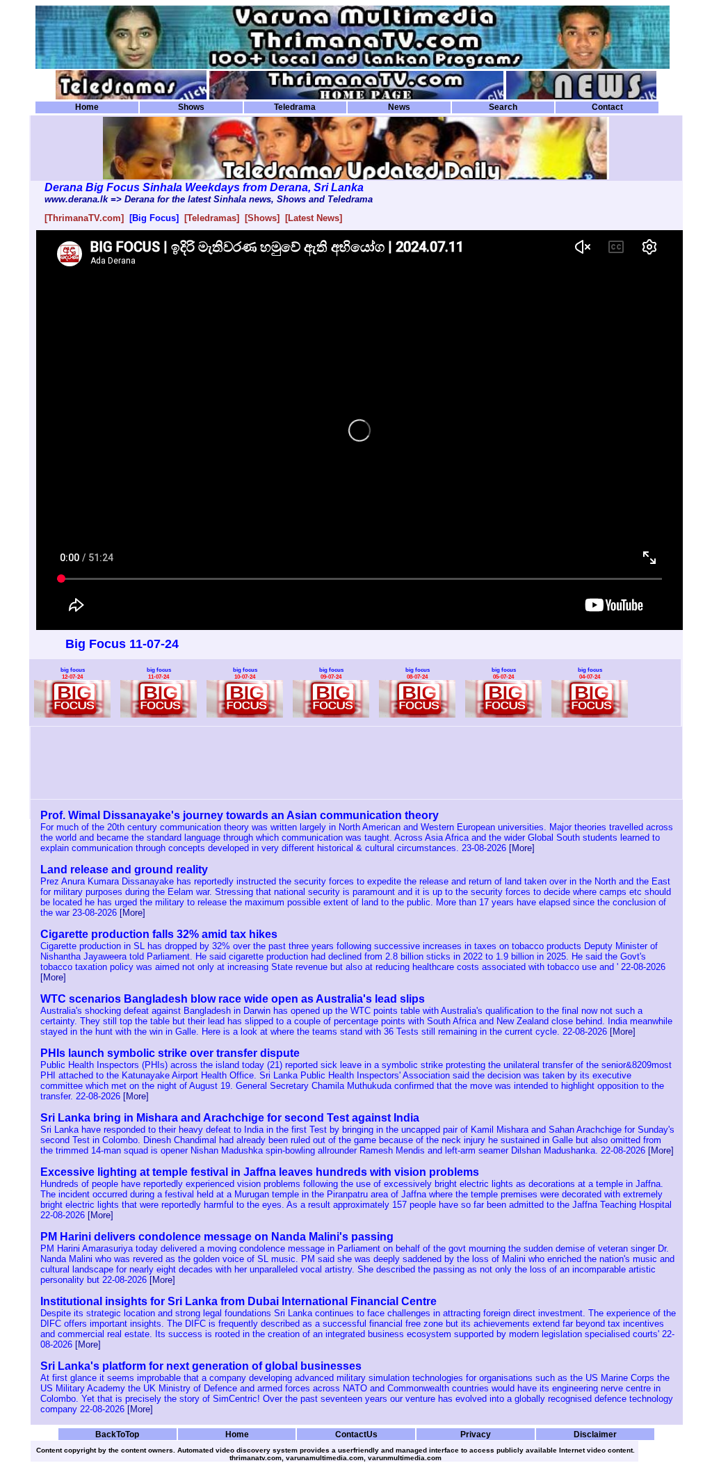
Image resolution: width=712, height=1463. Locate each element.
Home (87, 107)
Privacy (475, 1434)
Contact (607, 107)
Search (503, 107)
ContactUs (356, 1434)
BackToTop (117, 1434)
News (399, 107)
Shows (191, 107)
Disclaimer (595, 1434)
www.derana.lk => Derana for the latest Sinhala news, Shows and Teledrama (208, 199)
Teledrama (295, 107)
